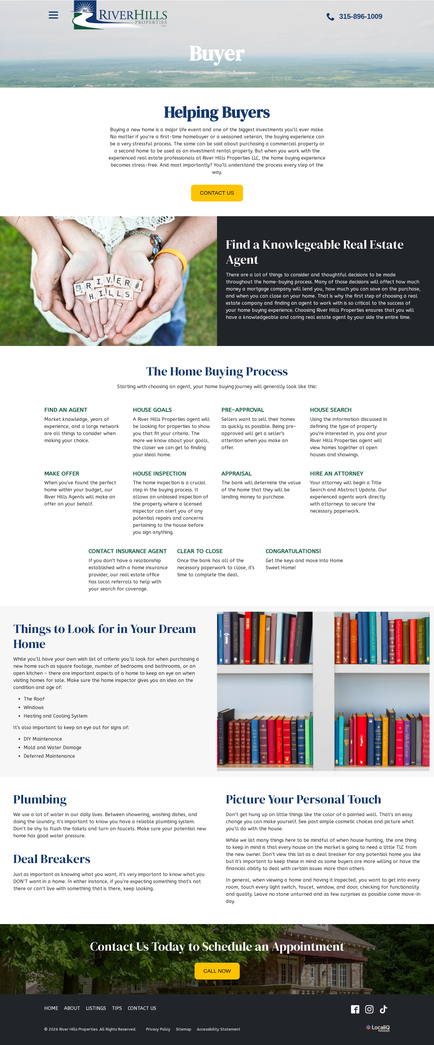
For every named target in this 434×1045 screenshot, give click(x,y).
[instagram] (369, 1009)
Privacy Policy (158, 1029)
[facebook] (355, 1009)
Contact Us (217, 193)
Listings (96, 1008)
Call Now (217, 971)
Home (51, 1008)
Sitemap (183, 1029)
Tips (117, 1008)
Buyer (217, 52)
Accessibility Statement (218, 1029)
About (72, 1008)
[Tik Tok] (383, 1009)
